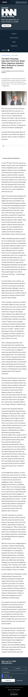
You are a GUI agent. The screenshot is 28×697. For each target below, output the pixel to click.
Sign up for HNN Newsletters (14, 689)
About (14, 42)
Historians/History (5, 55)
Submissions (14, 46)
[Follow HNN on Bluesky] (8, 50)
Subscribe (6, 25)
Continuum (6, 675)
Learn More (19, 680)
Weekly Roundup (8, 677)
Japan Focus (6, 85)
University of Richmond (21, 2)
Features (14, 33)
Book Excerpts (14, 37)
